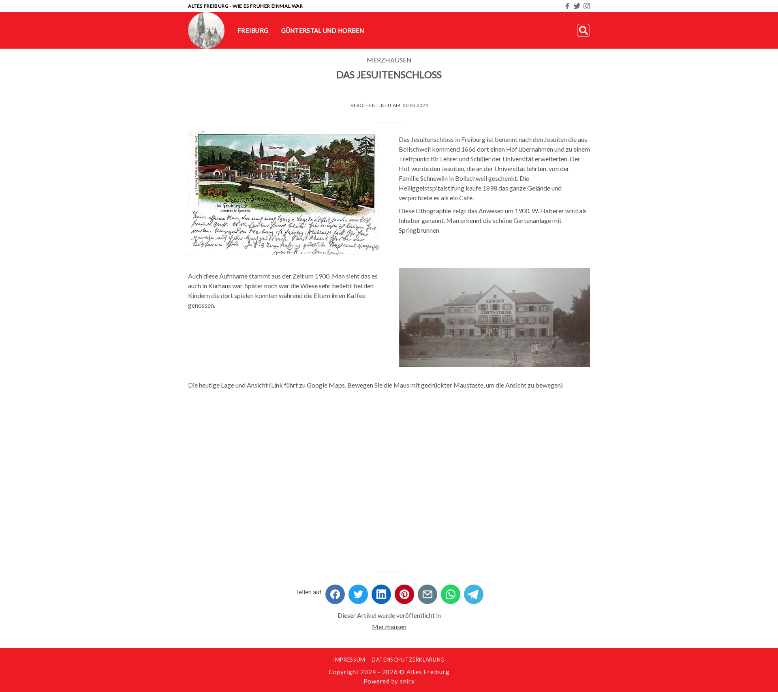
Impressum (349, 659)
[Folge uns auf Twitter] (577, 6)
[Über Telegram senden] (473, 592)
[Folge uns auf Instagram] (587, 6)
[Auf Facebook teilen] (335, 592)
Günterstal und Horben (322, 30)
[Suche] (583, 30)
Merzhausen (389, 60)
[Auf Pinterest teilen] (404, 592)
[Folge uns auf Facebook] (567, 6)
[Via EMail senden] (427, 592)
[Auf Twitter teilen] (358, 592)
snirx (407, 681)
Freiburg (252, 30)
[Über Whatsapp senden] (450, 592)
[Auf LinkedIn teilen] (381, 592)
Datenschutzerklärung (408, 659)
